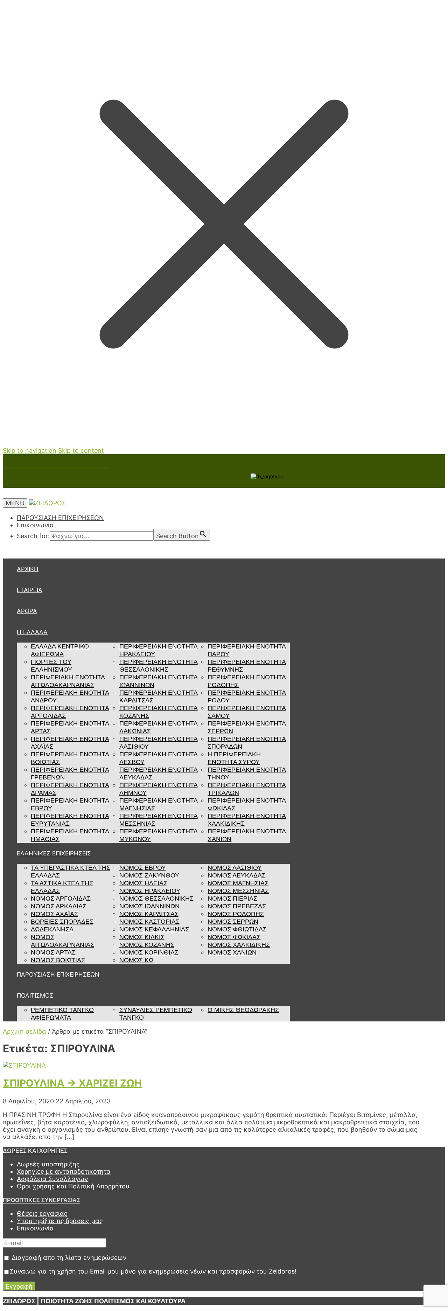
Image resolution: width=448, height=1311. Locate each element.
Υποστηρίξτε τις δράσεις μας (60, 1221)
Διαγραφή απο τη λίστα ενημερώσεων (68, 1257)
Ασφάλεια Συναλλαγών (52, 1178)
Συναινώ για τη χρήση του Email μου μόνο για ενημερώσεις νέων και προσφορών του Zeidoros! (153, 1271)
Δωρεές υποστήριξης (48, 1164)
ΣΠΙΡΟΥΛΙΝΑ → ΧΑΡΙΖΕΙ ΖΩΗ (72, 1083)
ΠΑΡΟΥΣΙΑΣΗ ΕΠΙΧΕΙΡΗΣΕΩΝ (60, 517)
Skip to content (81, 450)
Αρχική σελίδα (24, 1031)
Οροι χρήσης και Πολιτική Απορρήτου (73, 1186)
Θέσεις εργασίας (42, 1213)
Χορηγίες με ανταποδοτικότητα (64, 1171)
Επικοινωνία (35, 525)
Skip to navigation (29, 450)
